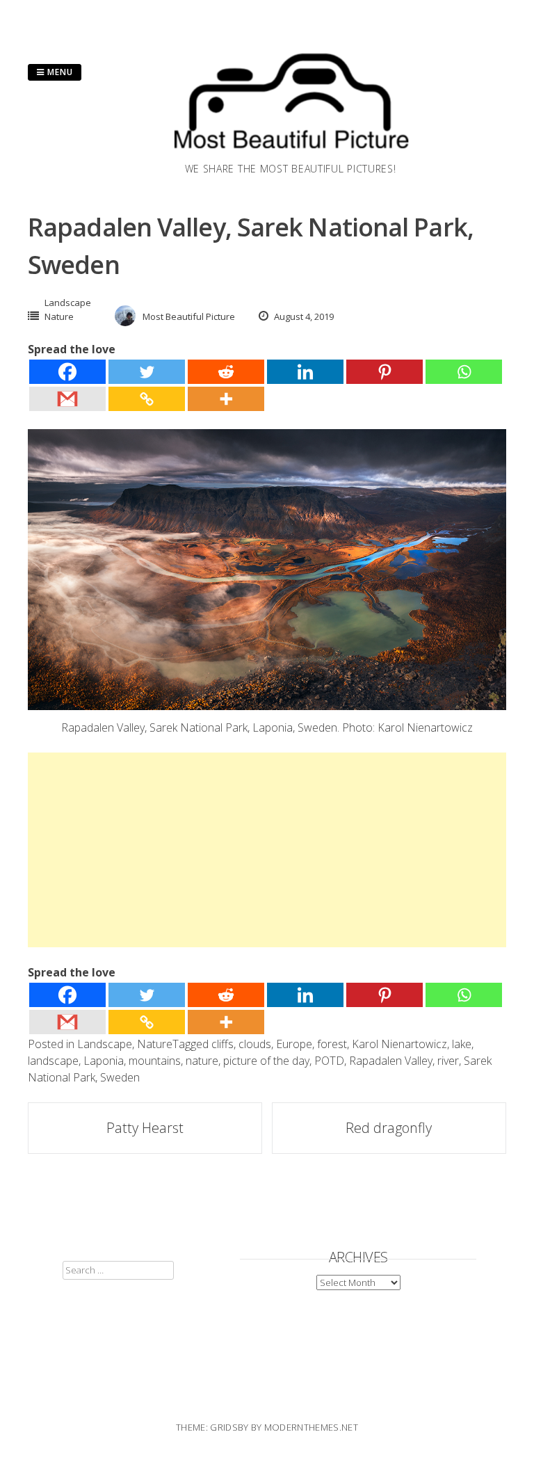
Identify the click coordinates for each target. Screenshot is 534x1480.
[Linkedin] (305, 372)
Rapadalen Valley (390, 1060)
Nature (59, 316)
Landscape (67, 302)
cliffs (222, 1044)
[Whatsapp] (464, 372)
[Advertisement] (267, 850)
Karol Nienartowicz (399, 1044)
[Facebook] (67, 372)
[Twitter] (146, 372)
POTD (329, 1060)
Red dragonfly (389, 1127)
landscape (53, 1060)
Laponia (103, 1060)
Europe (294, 1044)
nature (202, 1060)
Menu (58, 72)
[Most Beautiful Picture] (290, 153)
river (448, 1060)
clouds (254, 1044)
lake (461, 1044)
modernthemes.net (311, 1427)
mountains (155, 1060)
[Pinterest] (384, 372)
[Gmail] (67, 399)
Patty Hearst (145, 1127)
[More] (226, 399)
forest (332, 1044)
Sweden (120, 1077)
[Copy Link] (146, 399)
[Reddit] (226, 372)
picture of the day (266, 1060)
